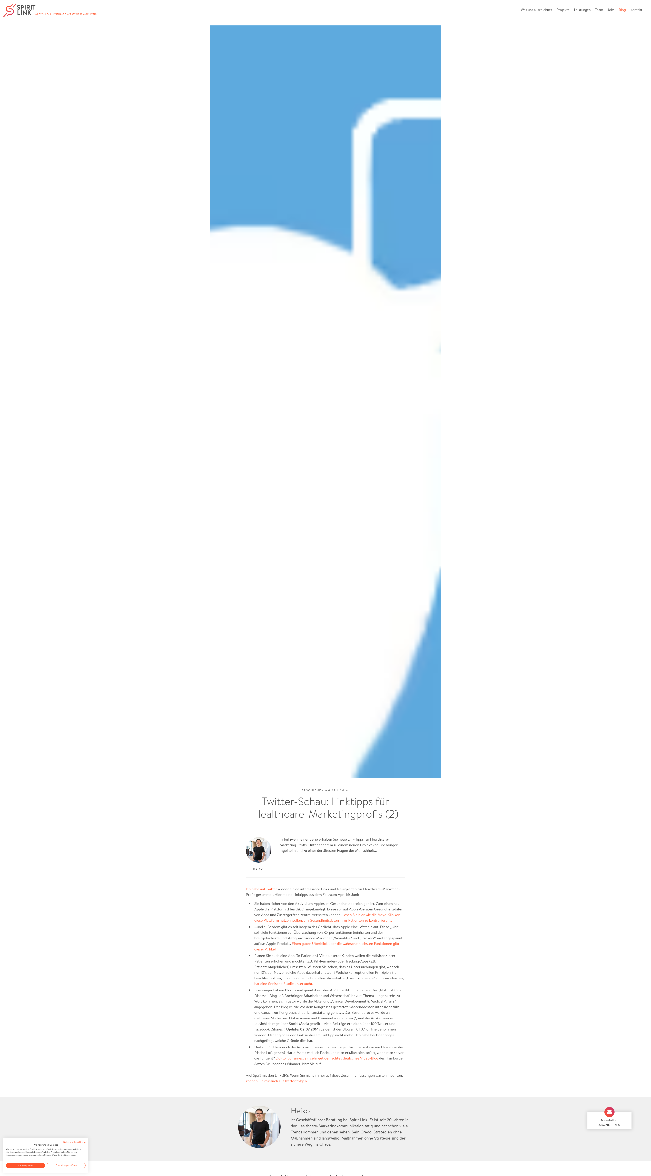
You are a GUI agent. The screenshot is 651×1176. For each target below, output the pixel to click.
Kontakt (636, 9)
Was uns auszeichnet (536, 9)
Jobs (610, 9)
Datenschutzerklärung (74, 1142)
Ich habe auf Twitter (262, 888)
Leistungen (582, 9)
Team (599, 9)
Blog (622, 9)
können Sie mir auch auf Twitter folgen (276, 1080)
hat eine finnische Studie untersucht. (283, 983)
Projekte (563, 9)
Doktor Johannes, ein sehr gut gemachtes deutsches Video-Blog (327, 1058)
